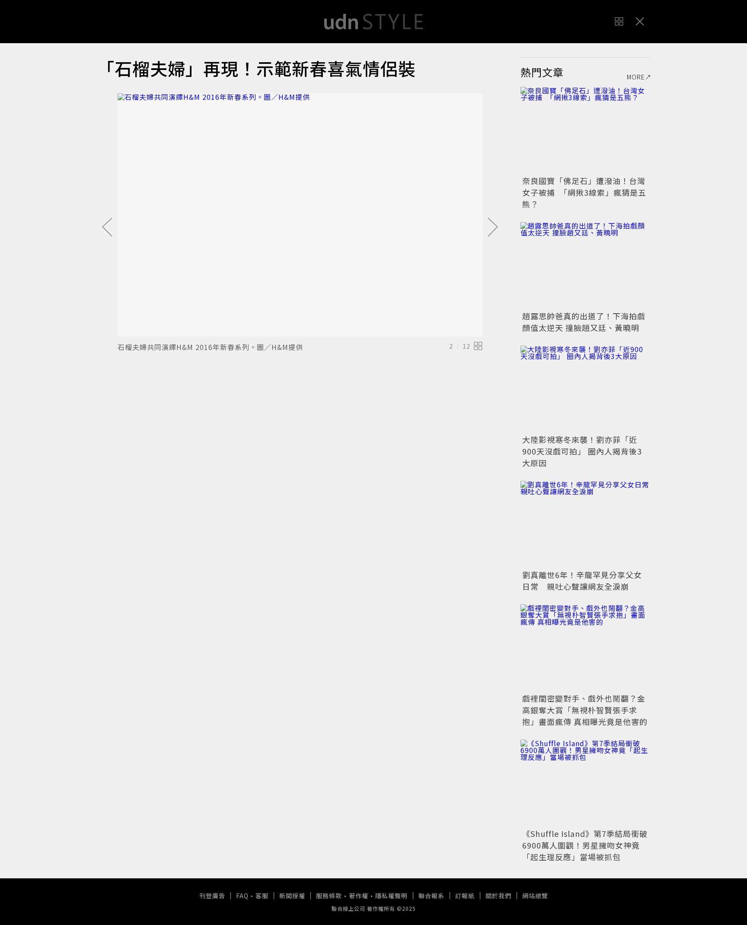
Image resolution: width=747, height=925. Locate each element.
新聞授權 (292, 895)
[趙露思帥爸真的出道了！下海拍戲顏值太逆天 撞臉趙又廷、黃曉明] (585, 265)
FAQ (242, 896)
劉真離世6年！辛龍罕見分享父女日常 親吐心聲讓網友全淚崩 (582, 580)
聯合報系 (431, 895)
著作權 (358, 896)
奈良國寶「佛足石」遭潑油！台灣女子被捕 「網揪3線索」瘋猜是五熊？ (584, 192)
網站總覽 (535, 895)
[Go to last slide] (107, 227)
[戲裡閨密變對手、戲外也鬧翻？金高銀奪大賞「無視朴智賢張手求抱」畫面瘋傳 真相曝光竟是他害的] (585, 647)
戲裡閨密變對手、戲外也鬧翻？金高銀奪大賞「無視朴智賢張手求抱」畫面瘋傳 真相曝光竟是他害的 (585, 710)
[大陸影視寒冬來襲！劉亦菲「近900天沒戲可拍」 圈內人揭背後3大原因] (585, 389)
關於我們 (498, 895)
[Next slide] (492, 227)
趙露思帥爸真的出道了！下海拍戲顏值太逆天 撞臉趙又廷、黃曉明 (583, 321)
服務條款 (329, 896)
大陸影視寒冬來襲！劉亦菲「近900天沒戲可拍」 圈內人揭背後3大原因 (582, 451)
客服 (261, 896)
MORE (636, 77)
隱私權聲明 (391, 896)
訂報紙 (465, 895)
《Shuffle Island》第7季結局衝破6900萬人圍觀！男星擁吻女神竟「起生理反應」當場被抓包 (585, 845)
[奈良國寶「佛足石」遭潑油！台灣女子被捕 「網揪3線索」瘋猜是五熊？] (585, 130)
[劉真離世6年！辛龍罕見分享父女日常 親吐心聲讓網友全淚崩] (585, 524)
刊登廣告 (212, 895)
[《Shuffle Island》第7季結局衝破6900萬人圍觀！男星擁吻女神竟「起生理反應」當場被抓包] (585, 783)
